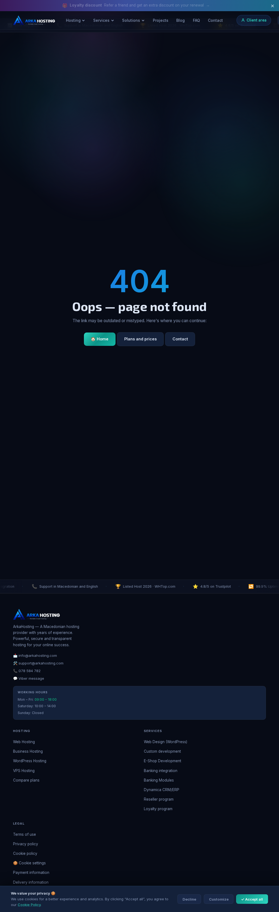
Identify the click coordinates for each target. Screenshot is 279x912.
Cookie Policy (29, 904)
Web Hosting (24, 742)
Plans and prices (140, 339)
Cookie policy (25, 853)
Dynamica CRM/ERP (161, 790)
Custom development (162, 751)
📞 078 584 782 (27, 671)
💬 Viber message (28, 678)
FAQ (196, 20)
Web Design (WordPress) (165, 742)
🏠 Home (99, 339)
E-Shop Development (162, 761)
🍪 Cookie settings (29, 863)
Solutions (131, 20)
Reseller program (159, 799)
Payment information (31, 872)
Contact (215, 20)
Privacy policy (25, 844)
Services (101, 20)
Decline (189, 899)
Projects (160, 20)
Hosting (73, 20)
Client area (256, 20)
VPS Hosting (24, 770)
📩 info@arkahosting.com (35, 655)
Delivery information (30, 882)
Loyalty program (158, 809)
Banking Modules (159, 780)
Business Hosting (28, 751)
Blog (180, 20)
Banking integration (160, 770)
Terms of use (24, 834)
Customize (219, 899)
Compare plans (26, 780)
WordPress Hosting (29, 761)
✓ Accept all (252, 899)
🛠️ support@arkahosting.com (38, 663)
